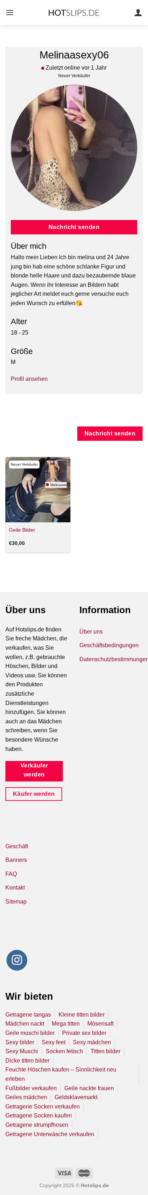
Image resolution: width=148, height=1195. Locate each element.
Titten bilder (105, 1051)
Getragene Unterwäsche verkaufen (49, 1134)
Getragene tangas (28, 1015)
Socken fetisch (64, 1051)
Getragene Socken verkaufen (42, 1106)
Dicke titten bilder (27, 1061)
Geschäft (16, 846)
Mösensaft (100, 1024)
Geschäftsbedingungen (109, 645)
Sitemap (16, 901)
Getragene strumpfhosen (36, 1125)
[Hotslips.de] (74, 13)
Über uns (91, 632)
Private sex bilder (84, 1033)
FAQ (11, 874)
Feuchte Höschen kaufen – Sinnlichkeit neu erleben (60, 1074)
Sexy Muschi (21, 1051)
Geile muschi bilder (30, 1033)
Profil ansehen (29, 379)
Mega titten (66, 1024)
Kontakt (15, 887)
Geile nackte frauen (89, 1088)
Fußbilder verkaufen (31, 1088)
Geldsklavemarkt (76, 1097)
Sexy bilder (19, 1042)
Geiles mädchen (26, 1097)
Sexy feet (53, 1042)
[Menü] (9, 13)
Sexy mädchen (92, 1042)
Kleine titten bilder (82, 1015)
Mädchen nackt (24, 1024)
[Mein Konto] (138, 13)
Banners (16, 860)
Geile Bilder (22, 530)
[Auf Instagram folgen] (16, 960)
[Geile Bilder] (37, 489)
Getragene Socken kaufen (38, 1115)
